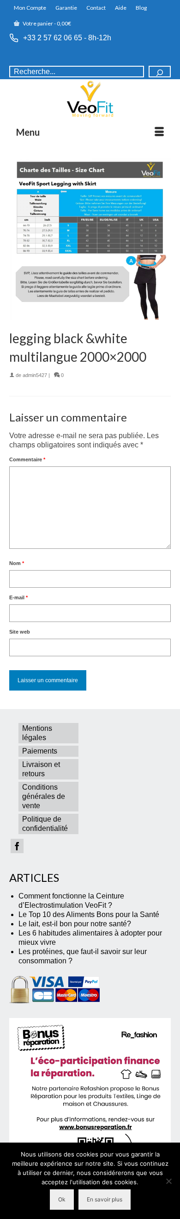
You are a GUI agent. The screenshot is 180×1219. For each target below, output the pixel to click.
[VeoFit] (90, 99)
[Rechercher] (160, 71)
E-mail (18, 597)
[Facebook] (17, 846)
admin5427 (35, 375)
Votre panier (46, 23)
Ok (62, 1199)
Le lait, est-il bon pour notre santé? (74, 924)
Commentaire (27, 459)
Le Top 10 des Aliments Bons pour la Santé (88, 914)
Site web (19, 632)
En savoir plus (104, 1199)
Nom (16, 563)
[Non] (168, 1181)
